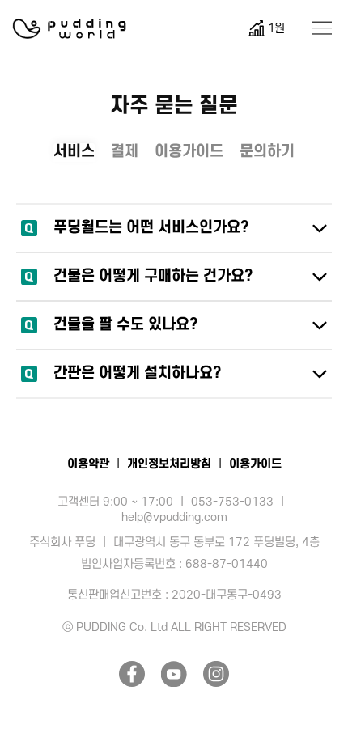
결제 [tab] (124, 151)
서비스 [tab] (74, 151)
